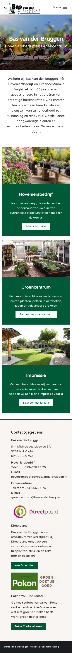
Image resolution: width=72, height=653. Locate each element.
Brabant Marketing (49, 646)
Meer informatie (36, 226)
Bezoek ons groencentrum (36, 314)
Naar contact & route (36, 402)
